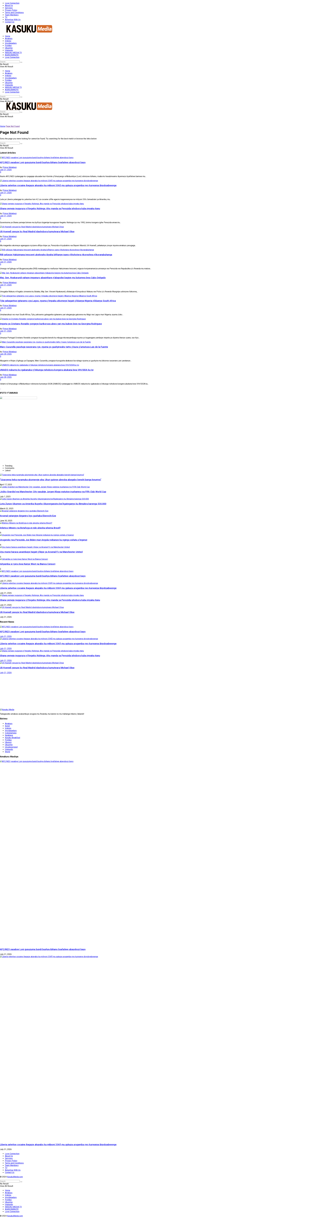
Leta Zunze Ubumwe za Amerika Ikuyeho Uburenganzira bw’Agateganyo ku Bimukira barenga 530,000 (53, 503)
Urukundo (9, 50)
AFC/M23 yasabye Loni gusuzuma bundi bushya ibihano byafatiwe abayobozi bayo (43, 162)
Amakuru (8, 38)
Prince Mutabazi (10, 167)
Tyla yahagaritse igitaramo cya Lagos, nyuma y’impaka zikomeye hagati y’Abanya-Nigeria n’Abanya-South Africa (58, 300)
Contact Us (9, 22)
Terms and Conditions (14, 12)
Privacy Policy (11, 10)
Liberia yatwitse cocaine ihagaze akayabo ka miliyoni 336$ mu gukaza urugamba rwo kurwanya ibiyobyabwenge (58, 185)
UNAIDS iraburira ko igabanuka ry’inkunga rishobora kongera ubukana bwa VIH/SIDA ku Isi (46, 370)
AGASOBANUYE (12, 55)
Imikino (8, 41)
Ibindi (7, 726)
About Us (9, 5)
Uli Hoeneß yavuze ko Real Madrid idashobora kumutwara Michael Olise (37, 231)
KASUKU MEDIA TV (13, 52)
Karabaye (9, 735)
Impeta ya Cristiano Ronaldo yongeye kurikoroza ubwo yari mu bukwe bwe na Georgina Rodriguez (51, 323)
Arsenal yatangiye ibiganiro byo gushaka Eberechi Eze (28, 515)
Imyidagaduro (11, 43)
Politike (8, 45)
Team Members (12, 15)
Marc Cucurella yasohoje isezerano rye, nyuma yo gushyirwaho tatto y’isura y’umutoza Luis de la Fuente (54, 347)
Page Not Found (13, 126)
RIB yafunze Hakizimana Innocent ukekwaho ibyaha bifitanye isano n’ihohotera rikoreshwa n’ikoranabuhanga (56, 254)
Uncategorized (11, 747)
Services (9, 8)
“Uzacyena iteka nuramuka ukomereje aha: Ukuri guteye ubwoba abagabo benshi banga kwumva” (50, 479)
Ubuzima (8, 48)
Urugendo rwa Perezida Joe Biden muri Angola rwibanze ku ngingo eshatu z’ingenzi (43, 540)
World (7, 752)
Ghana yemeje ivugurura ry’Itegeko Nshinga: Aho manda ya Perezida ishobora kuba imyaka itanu (50, 208)
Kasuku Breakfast (12, 737)
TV (6, 17)
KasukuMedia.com (15, 1177)
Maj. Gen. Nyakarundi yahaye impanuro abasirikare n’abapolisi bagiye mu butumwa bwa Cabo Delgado (53, 277)
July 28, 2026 (6, 354)
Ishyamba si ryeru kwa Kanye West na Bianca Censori (27, 564)
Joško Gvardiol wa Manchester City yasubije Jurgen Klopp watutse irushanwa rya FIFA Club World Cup (53, 491)
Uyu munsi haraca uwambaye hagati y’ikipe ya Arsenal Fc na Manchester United (41, 552)
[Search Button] (21, 62)
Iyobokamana (10, 733)
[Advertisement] (158, 443)
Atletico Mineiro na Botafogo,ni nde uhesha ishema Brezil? (30, 528)
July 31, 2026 (6, 170)
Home (7, 36)
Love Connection (12, 3)
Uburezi (8, 742)
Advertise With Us (12, 19)
